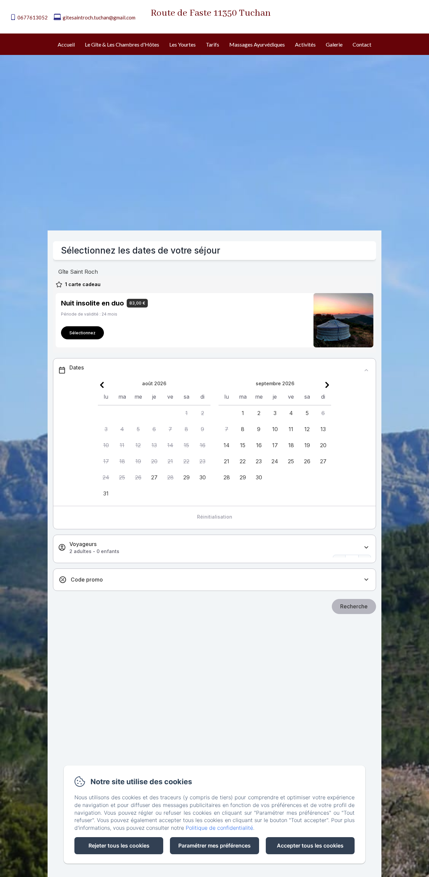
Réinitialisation (214, 517)
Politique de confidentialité (219, 827)
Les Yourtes (182, 44)
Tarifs (212, 44)
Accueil (66, 44)
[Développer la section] (366, 547)
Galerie (334, 44)
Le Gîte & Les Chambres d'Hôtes (122, 44)
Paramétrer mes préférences (214, 845)
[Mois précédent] (102, 385)
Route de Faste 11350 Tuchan (210, 13)
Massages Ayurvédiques (257, 44)
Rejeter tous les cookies (118, 845)
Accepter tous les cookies (310, 845)
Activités (305, 44)
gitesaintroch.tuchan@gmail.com (99, 17)
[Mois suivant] (327, 385)
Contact (362, 44)
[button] (186, 413)
